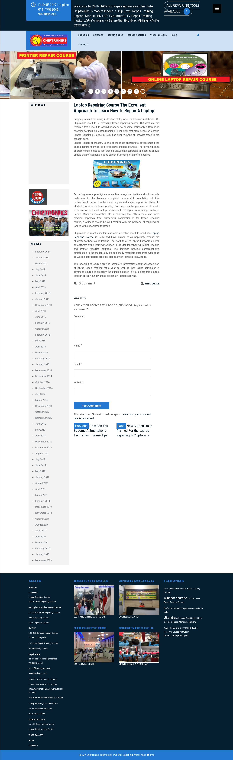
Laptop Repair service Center (41, 729)
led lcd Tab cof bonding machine (43, 659)
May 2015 (40, 340)
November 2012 (43, 447)
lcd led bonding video (38, 637)
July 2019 (40, 269)
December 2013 (43, 406)
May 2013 (40, 429)
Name (78, 345)
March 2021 (41, 263)
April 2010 (40, 536)
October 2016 (42, 328)
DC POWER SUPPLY (37, 714)
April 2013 (40, 435)
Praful (166, 608)
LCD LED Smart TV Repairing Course (44, 612)
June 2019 (40, 275)
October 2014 (42, 382)
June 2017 (40, 316)
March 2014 (41, 400)
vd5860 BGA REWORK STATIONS (43, 684)
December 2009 (43, 560)
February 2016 (42, 334)
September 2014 (43, 388)
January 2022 (42, 257)
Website (78, 382)
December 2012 (43, 441)
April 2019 (40, 287)
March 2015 (41, 352)
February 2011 (42, 501)
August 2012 (42, 453)
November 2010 (43, 512)
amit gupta (152, 283)
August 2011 (42, 483)
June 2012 (40, 465)
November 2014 (43, 376)
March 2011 (41, 495)
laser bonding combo (38, 673)
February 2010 (42, 548)
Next (222, 74)
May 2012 (40, 471)
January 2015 (42, 364)
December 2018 (43, 305)
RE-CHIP (32, 628)
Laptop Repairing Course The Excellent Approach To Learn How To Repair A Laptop (114, 107)
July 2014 (40, 394)
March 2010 (41, 542)
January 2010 (42, 554)
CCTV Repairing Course (39, 623)
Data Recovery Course (38, 648)
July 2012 (40, 459)
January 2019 (42, 299)
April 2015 (40, 346)
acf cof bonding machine (39, 668)
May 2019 (40, 281)
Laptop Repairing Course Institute (43, 703)
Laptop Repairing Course (39, 597)
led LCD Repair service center (41, 724)
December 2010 (43, 506)
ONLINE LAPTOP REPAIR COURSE (43, 679)
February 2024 (42, 251)
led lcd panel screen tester (40, 709)
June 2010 (40, 530)
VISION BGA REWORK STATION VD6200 (46, 698)
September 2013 (43, 417)
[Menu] (217, 8)
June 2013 (40, 423)
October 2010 (42, 518)
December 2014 (43, 370)
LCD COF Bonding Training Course (43, 633)
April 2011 (40, 489)
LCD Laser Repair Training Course (43, 643)
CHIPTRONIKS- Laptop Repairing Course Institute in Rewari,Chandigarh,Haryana (181, 632)
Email (78, 364)
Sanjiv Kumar (169, 628)
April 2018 (40, 311)
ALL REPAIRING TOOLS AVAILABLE (182, 8)
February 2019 (42, 293)
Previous (10, 74)
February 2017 (42, 323)
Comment (79, 316)
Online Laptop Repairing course (42, 601)
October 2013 (42, 411)
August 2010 (42, 524)
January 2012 (42, 477)
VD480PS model (36, 663)
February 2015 (42, 358)
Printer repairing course (39, 618)
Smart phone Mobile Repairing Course (45, 607)
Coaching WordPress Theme (138, 754)
